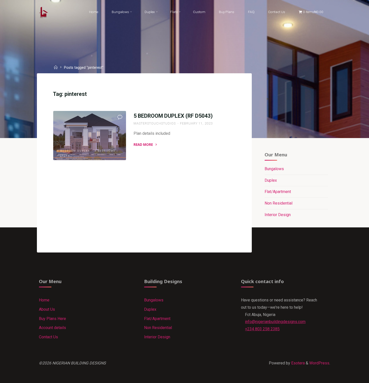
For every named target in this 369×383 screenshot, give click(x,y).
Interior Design (278, 214)
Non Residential (278, 203)
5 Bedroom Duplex (73, 150)
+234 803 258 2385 (262, 329)
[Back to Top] (349, 375)
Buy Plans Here (52, 318)
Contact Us (48, 337)
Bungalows (274, 168)
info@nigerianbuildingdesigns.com (275, 321)
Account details (52, 327)
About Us (47, 309)
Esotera (297, 363)
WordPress (319, 363)
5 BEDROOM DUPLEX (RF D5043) (173, 116)
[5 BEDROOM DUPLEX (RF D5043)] (89, 135)
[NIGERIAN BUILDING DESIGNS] (43, 12)
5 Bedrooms (105, 150)
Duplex (63, 155)
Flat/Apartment (278, 191)
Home (44, 300)
